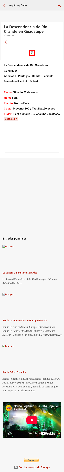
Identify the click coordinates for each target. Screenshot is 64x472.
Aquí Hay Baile (18, 5)
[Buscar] (59, 5)
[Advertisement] (32, 195)
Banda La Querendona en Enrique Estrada (24, 320)
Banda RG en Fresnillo (14, 372)
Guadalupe (11, 119)
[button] (6, 42)
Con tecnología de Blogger (34, 467)
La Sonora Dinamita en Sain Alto (19, 272)
